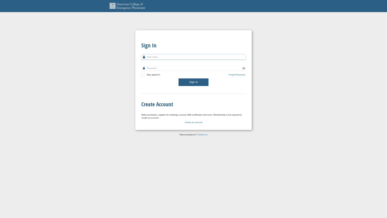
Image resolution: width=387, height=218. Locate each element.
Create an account (193, 122)
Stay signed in (153, 74)
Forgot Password (237, 74)
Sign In (193, 82)
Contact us (202, 134)
